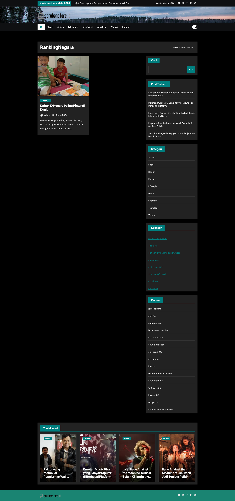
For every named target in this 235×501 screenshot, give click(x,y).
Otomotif (88, 27)
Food (151, 164)
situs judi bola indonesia (160, 409)
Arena (60, 27)
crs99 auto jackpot (157, 238)
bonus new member (158, 330)
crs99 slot (153, 281)
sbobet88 (153, 288)
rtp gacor (153, 402)
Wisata (114, 27)
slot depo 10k (155, 351)
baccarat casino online (160, 373)
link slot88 (153, 395)
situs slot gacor (156, 344)
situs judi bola (155, 380)
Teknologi (73, 27)
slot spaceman (155, 337)
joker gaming (154, 308)
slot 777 (152, 315)
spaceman (153, 260)
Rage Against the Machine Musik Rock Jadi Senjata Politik (176, 473)
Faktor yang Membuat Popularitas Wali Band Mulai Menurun (58, 475)
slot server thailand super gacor (164, 252)
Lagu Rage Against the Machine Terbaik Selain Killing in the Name (137, 475)
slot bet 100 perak (157, 274)
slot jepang (154, 359)
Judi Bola (152, 245)
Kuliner (126, 27)
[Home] (41, 27)
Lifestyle (101, 27)
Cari (154, 60)
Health (151, 171)
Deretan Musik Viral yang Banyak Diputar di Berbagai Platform (97, 473)
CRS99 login (154, 387)
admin (47, 115)
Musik (50, 27)
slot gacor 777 (155, 267)
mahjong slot (154, 323)
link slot (152, 366)
